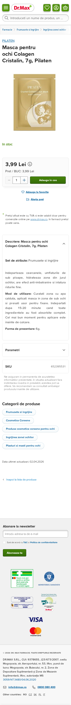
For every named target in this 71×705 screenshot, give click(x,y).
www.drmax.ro (39, 219)
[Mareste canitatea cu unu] (24, 180)
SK (35, 694)
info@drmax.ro (17, 687)
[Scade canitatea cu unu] (9, 180)
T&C (25, 542)
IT (44, 694)
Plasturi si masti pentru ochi (23, 445)
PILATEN (8, 41)
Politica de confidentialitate (44, 542)
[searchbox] (35, 18)
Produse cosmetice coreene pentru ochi (30, 428)
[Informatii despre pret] (30, 164)
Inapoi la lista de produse (21, 479)
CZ (30, 694)
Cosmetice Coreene (18, 420)
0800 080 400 (46, 687)
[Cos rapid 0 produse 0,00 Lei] (65, 7)
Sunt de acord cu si (32, 542)
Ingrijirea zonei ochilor (20, 437)
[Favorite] (47, 7)
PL (40, 694)
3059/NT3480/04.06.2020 (19, 679)
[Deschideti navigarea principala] (5, 7)
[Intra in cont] (56, 7)
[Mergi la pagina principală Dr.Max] (22, 8)
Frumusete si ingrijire (19, 411)
